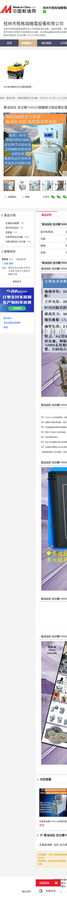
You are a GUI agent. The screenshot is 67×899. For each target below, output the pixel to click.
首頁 (2, 98)
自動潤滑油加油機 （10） (18, 237)
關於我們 (26, 891)
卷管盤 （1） (12, 232)
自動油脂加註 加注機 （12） (19, 241)
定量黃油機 (45, 844)
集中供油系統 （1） (15, 227)
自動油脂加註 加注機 (27, 98)
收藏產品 (11, 196)
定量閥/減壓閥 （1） (15, 223)
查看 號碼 (8, 263)
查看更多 (17, 281)
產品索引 (8, 318)
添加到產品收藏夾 (12, 322)
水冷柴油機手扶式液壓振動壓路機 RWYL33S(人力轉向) (30, 86)
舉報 (27, 196)
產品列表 (11, 98)
